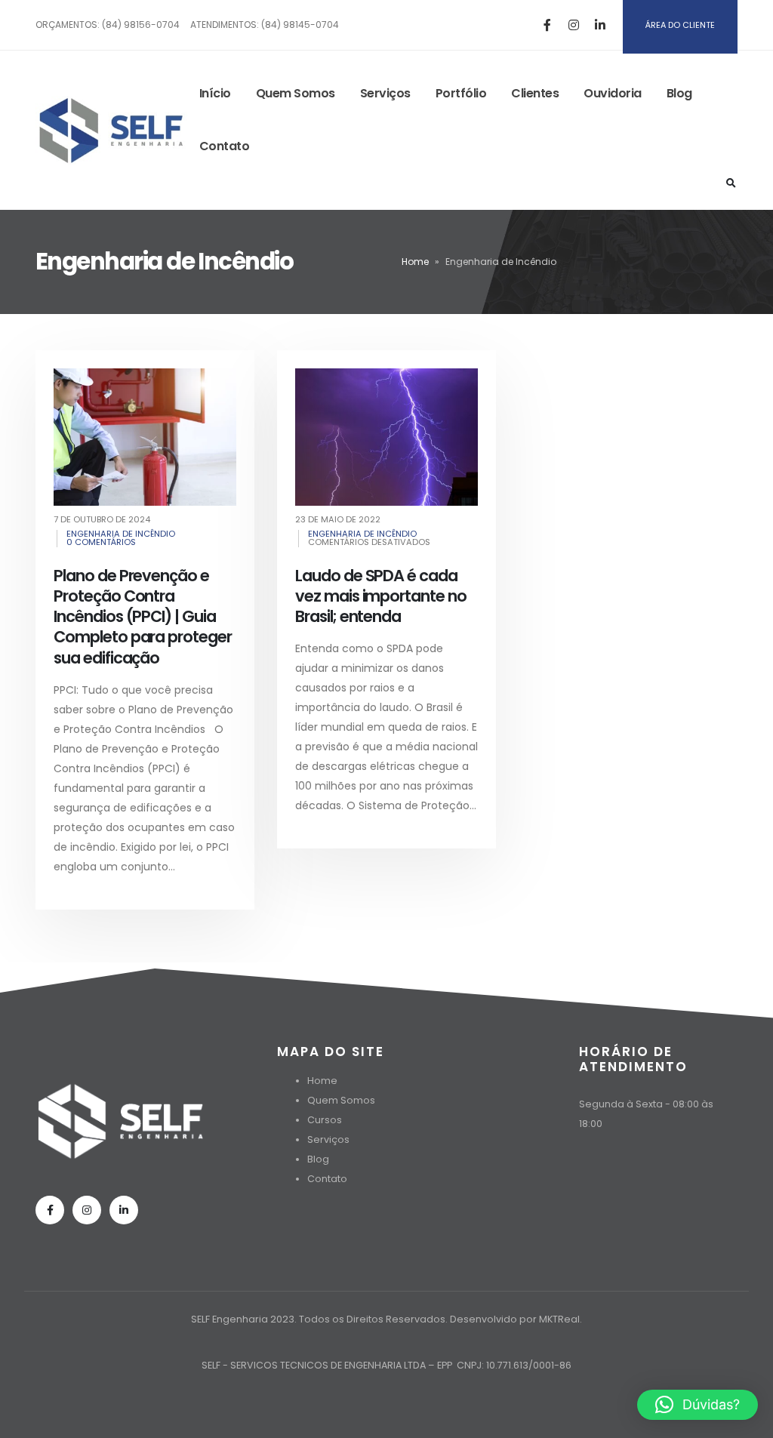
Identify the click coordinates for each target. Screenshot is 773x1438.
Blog (679, 93)
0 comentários (101, 542)
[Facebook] (547, 25)
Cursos (324, 1119)
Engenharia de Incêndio (120, 534)
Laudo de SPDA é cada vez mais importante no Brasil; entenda (381, 596)
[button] (697, 1405)
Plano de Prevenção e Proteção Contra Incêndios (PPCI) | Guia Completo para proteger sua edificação (143, 617)
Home (415, 261)
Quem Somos (295, 93)
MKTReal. (560, 1319)
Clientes (535, 93)
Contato (224, 146)
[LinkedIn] (600, 25)
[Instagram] (573, 25)
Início (215, 93)
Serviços (385, 93)
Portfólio (461, 93)
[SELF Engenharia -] (111, 130)
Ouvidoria (613, 93)
